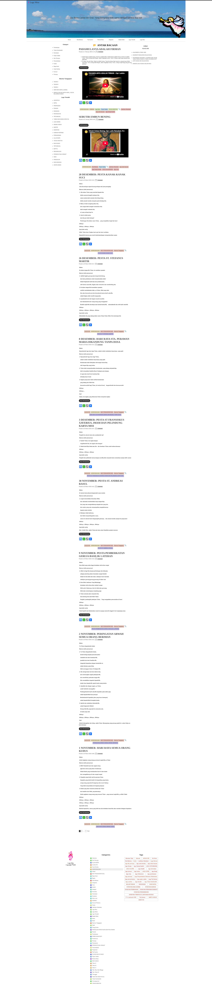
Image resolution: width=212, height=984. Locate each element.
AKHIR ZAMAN (57, 165)
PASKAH (56, 108)
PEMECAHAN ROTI (97, 936)
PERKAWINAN (57, 135)
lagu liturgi (154, 871)
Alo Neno (154, 858)
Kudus (55, 63)
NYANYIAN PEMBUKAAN (131, 889)
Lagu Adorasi (154, 861)
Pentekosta (95, 938)
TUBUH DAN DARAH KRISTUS (61, 119)
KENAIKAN (56, 111)
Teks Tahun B (95, 972)
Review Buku (100, 39)
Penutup (56, 74)
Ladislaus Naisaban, (97, 907)
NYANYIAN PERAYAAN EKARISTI (149, 889)
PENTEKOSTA (57, 113)
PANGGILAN (57, 159)
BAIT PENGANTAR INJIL (98, 873)
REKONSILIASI (57, 151)
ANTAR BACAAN (96, 869)
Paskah (94, 932)
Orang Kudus (95, 927)
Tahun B (94, 965)
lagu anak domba (141, 863)
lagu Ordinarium (139, 874)
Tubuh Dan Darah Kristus (98, 976)
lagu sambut (129, 881)
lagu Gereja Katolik (139, 866)
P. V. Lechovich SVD (131, 897)
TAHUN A (56, 81)
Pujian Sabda (57, 55)
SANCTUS (141, 899)
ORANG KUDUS (58, 124)
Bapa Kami (56, 66)
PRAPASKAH (57, 105)
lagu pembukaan (152, 874)
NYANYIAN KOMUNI (150, 887)
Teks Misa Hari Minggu (97, 970)
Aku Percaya (57, 58)
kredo (134, 861)
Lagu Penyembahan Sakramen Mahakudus (145, 876)
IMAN (55, 156)
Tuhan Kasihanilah (58, 50)
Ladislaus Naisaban (143, 861)
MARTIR (56, 127)
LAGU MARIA (57, 122)
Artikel (93, 871)
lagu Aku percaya (129, 863)
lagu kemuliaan (152, 868)
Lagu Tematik (132, 39)
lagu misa (128, 874)
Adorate (138, 858)
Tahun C (94, 967)
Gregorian (111, 39)
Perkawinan (95, 943)
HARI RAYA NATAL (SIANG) (60, 89)
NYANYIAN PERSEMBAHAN (141, 892)
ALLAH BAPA (57, 138)
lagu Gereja (128, 866)
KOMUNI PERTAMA (59, 132)
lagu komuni (128, 871)
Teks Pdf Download (84, 239)
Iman (93, 885)
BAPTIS (56, 148)
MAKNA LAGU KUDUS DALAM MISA (142, 63)
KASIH (94, 887)
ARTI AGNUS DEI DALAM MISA (141, 61)
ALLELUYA (95, 864)
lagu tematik (138, 881)
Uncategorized (95, 981)
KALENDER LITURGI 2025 (139, 52)
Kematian (94, 891)
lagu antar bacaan (152, 863)
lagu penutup (128, 876)
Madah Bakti (122, 39)
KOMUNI (94, 900)
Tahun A (94, 963)
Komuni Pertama (96, 902)
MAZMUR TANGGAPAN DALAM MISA (142, 55)
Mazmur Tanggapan (97, 923)
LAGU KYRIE (145, 871)
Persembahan (57, 61)
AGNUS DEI (146, 858)
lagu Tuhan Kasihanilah (151, 881)
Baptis (93, 878)
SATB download (84, 67)
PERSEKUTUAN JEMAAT (60, 154)
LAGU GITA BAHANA (151, 866)
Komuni (55, 71)
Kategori (94, 889)
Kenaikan (94, 896)
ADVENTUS (57, 100)
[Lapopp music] (97, 51)
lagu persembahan (130, 879)
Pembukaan (56, 47)
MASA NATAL (152, 884)
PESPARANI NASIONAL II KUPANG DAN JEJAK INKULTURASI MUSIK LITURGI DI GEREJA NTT (145, 58)
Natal (93, 925)
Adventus (94, 858)
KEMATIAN (56, 130)
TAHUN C (56, 87)
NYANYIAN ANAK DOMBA (133, 887)
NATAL (55, 103)
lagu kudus (137, 871)
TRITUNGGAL (57, 116)
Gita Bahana (80, 39)
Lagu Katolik (141, 868)
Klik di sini (94, 898)
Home (69, 39)
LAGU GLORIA (130, 868)
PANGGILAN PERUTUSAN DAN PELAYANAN (103, 929)
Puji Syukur (90, 39)
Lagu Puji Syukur (152, 879)
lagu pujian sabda (141, 879)
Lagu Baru (142, 39)
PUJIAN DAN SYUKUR (98, 954)
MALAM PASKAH (130, 884)
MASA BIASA (142, 884)
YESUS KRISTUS (58, 140)
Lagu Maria (95, 911)
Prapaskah (94, 949)
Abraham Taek (129, 858)
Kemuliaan (56, 53)
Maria (93, 918)
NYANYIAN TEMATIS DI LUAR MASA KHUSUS (141, 894)
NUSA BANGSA (57, 162)
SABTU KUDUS (153, 897)
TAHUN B (56, 84)
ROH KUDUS (57, 143)
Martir (93, 920)
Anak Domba (57, 69)
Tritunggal (94, 974)
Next (88, 831)
